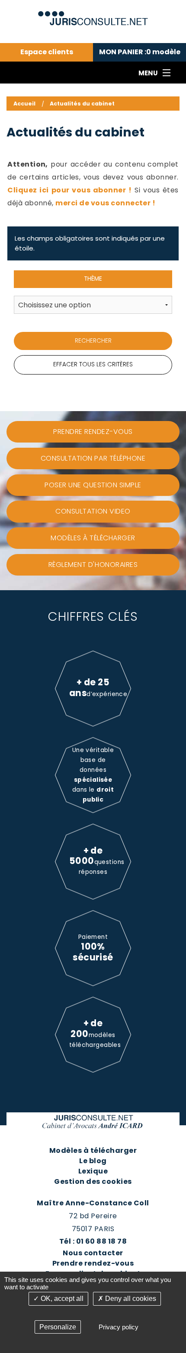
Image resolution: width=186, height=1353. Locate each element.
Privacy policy (118, 1327)
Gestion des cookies (92, 1181)
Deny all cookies (129, 1298)
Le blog (92, 1161)
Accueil (24, 103)
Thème (93, 279)
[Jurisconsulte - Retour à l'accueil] (93, 14)
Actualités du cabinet (82, 103)
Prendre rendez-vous (93, 1263)
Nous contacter (93, 1253)
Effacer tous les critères (93, 364)
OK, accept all (61, 1298)
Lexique (93, 1171)
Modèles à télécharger (93, 1150)
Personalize (57, 1327)
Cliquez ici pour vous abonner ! (69, 190)
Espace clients (46, 52)
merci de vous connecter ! (105, 203)
